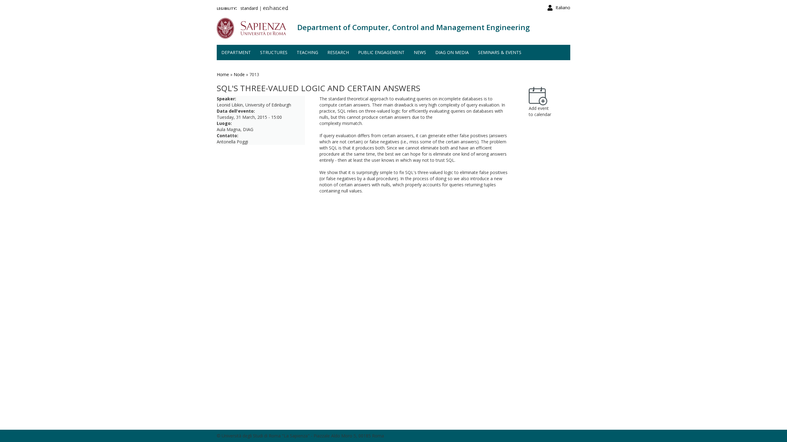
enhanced (275, 8)
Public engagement (381, 52)
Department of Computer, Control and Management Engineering (413, 27)
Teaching (307, 52)
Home (223, 74)
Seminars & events (499, 52)
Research (338, 52)
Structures (273, 52)
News (420, 52)
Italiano (563, 7)
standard (249, 8)
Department (236, 52)
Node (239, 74)
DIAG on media (452, 52)
